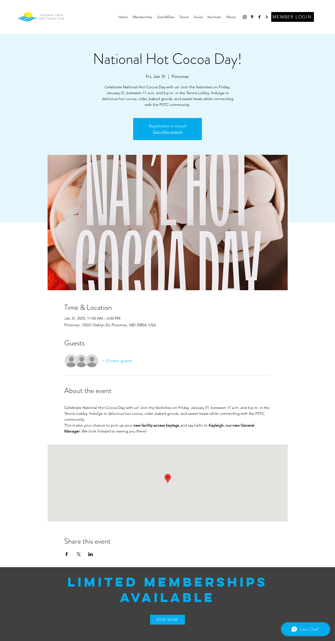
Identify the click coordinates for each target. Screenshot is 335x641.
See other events (167, 132)
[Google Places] (252, 16)
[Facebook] (259, 16)
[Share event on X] (78, 554)
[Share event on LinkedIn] (90, 554)
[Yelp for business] (266, 16)
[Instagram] (244, 16)
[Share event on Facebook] (66, 554)
